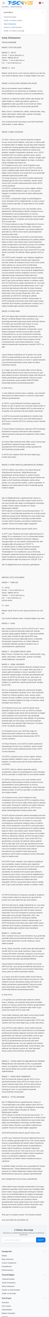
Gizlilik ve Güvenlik (9, 1293)
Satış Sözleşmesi (10, 24)
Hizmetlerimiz (7, 1266)
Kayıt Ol (41, 1240)
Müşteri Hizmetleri (8, 1313)
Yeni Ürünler (6, 1306)
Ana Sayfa (5, 7)
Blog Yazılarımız (7, 1259)
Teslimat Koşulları (10, 17)
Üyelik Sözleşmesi (8, 1283)
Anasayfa (5, 1302)
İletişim (4, 1256)
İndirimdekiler (7, 1310)
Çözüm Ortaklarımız (9, 1263)
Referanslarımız (7, 1270)
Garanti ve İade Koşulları (13, 27)
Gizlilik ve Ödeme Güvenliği (14, 31)
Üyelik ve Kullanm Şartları (13, 20)
